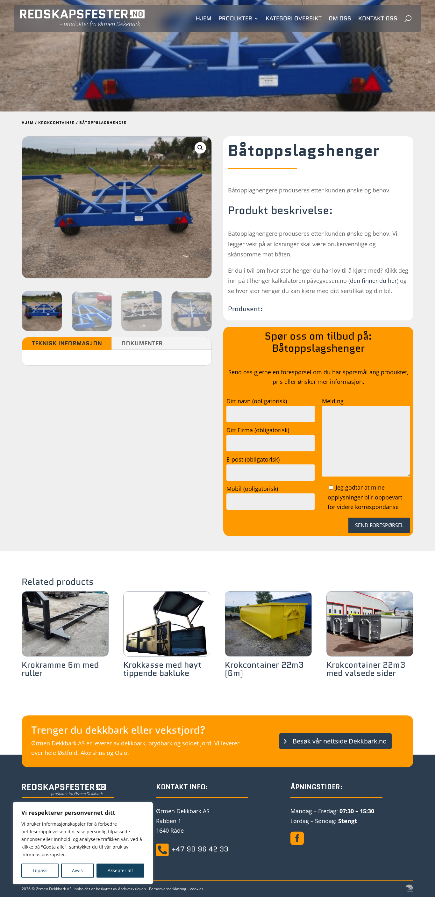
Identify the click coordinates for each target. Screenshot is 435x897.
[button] (200, 148)
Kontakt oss (377, 18)
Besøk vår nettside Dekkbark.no (340, 741)
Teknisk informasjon (67, 343)
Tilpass (39, 870)
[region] (83, 843)
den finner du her (373, 280)
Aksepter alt (120, 870)
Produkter (235, 18)
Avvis (77, 870)
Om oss (340, 18)
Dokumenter (142, 343)
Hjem (203, 18)
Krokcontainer (56, 122)
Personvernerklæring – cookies (176, 889)
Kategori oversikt (294, 18)
